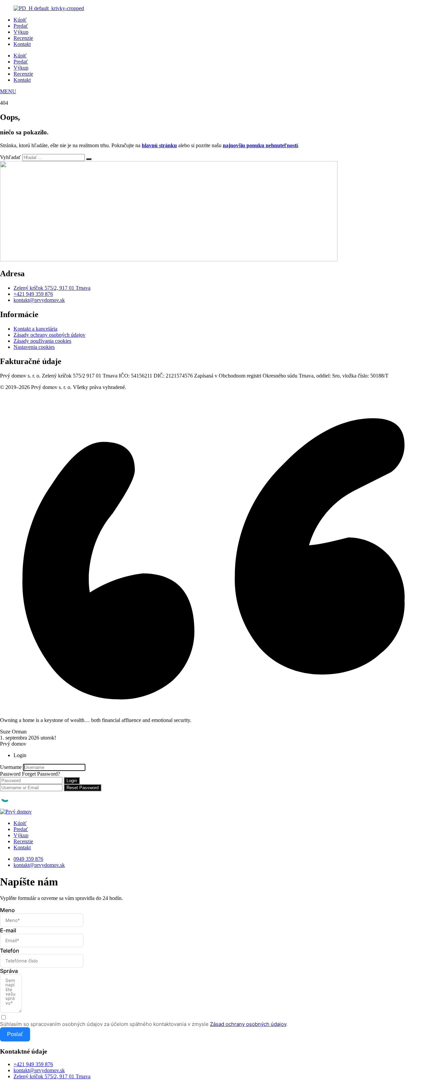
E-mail (8, 930)
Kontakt (22, 44)
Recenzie (23, 38)
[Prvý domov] (16, 812)
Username (11, 767)
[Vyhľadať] (88, 159)
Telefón (9, 950)
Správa (9, 970)
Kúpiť (20, 20)
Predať (21, 26)
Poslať (15, 1034)
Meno (7, 910)
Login (71, 780)
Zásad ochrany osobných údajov (248, 1024)
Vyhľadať (10, 157)
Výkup (21, 32)
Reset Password (82, 787)
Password (10, 774)
